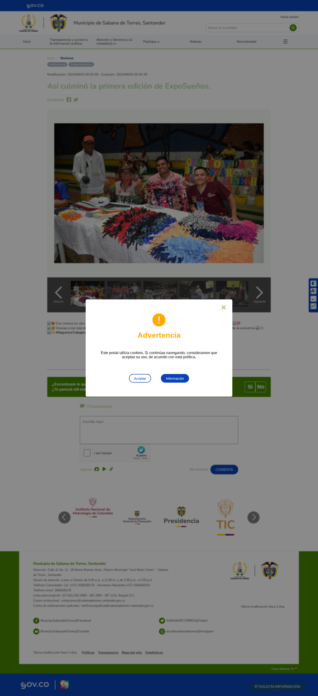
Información (175, 378)
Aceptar (140, 378)
